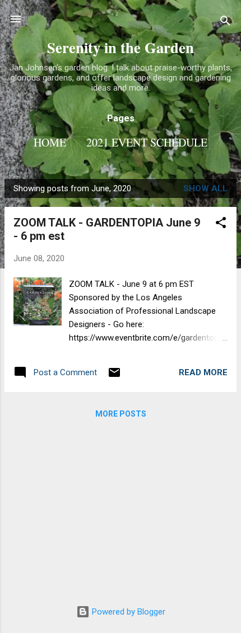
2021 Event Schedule (146, 142)
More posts (120, 413)
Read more (203, 372)
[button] (221, 224)
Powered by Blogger (127, 612)
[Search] (225, 23)
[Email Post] (114, 376)
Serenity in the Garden (120, 47)
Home (50, 142)
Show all (205, 188)
